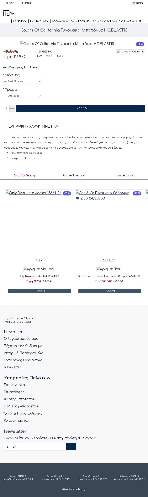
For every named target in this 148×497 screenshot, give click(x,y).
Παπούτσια (39, 20)
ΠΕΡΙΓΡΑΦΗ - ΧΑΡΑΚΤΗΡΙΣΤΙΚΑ (32, 126)
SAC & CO (109, 260)
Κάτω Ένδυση (74, 175)
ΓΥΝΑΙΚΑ (19, 20)
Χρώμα (11, 89)
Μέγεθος (12, 75)
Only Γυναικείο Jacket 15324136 (38, 276)
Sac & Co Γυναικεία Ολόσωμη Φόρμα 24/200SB (109, 276)
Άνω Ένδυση (24, 175)
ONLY (39, 260)
